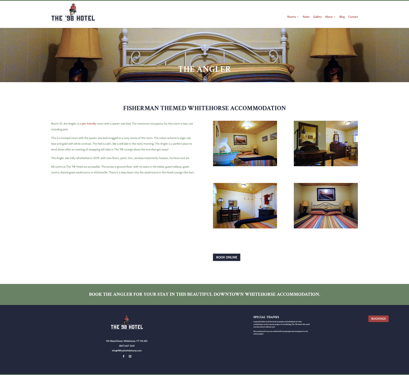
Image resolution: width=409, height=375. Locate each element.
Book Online (226, 257)
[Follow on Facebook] (123, 356)
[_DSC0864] (326, 165)
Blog (342, 17)
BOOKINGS (378, 318)
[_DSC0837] (326, 227)
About (329, 17)
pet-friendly (89, 123)
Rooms (291, 17)
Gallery (317, 17)
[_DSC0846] (245, 227)
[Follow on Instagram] (130, 356)
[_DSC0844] (245, 165)
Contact (353, 17)
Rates (306, 17)
